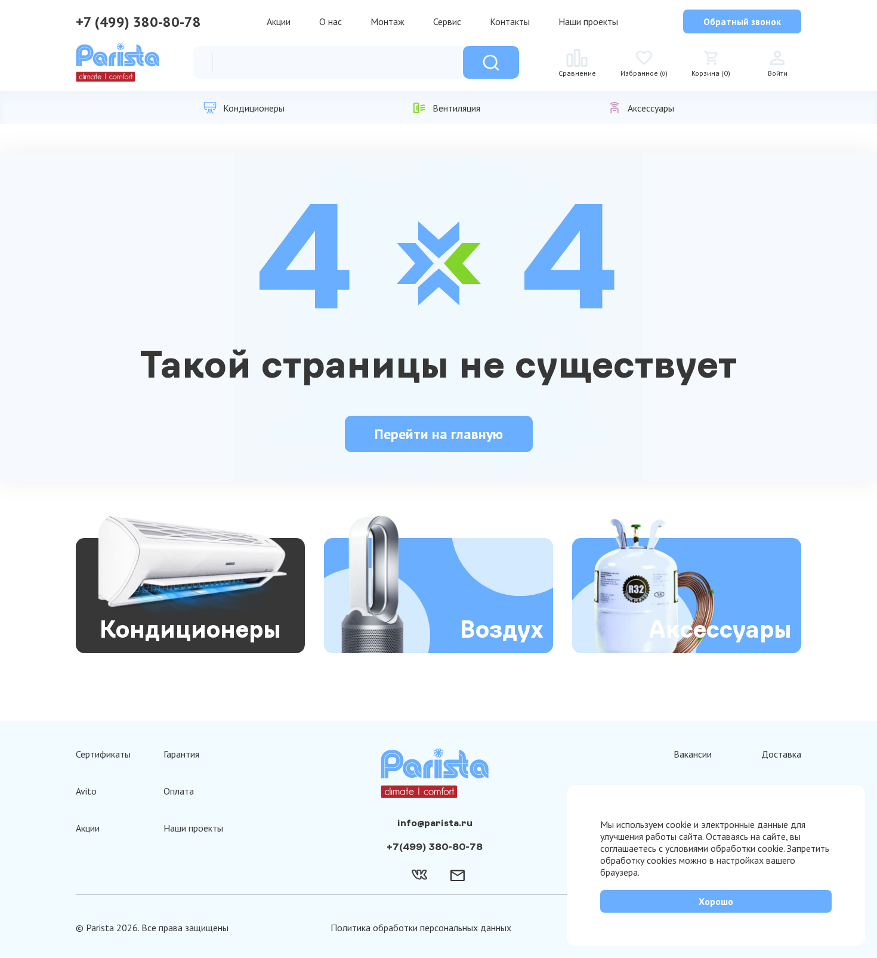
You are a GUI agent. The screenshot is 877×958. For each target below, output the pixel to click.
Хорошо (716, 901)
